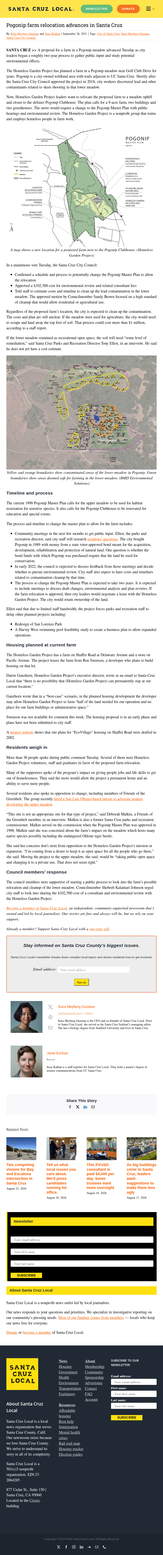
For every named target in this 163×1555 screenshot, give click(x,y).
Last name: (18, 1258)
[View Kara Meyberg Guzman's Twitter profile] (50, 1006)
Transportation (70, 1388)
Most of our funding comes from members (91, 1317)
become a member (37, 1332)
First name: (18, 1245)
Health (64, 1377)
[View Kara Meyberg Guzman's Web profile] (50, 1017)
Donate (11, 1332)
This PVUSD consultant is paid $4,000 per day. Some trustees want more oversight (144, 1176)
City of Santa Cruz (108, 34)
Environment (69, 1382)
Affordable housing (67, 1413)
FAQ (88, 1393)
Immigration (68, 1426)
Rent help (66, 1421)
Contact (91, 1388)
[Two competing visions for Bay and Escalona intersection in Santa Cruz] (65, 1139)
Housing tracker (71, 1448)
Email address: (45, 969)
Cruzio (35, 1500)
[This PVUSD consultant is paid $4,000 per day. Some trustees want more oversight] (145, 1139)
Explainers (67, 1393)
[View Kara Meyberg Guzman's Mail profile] (50, 1027)
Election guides (71, 1454)
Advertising (94, 1382)
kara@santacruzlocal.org (70, 1013)
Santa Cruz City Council (21, 38)
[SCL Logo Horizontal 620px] (41, 8)
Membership (94, 1366)
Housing (65, 1366)
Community (94, 1372)
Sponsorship (94, 1377)
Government (68, 1372)
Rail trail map (69, 1443)
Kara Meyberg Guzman (25, 34)
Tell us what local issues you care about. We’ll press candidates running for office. (105, 1178)
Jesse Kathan (52, 34)
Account (91, 1399)
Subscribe (26, 1275)
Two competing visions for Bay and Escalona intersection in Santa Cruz (64, 1174)
